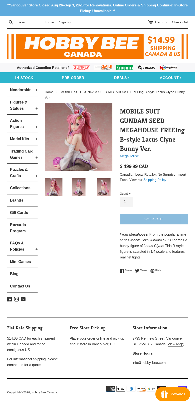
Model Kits (24, 139)
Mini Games (20, 262)
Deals (120, 78)
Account (169, 78)
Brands (16, 200)
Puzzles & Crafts (24, 173)
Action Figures (24, 124)
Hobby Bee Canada (44, 392)
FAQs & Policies (24, 246)
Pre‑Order (73, 78)
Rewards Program (18, 228)
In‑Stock (24, 78)
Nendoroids (24, 90)
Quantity (125, 193)
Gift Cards (19, 213)
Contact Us (20, 286)
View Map (175, 344)
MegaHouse (129, 156)
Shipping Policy (154, 180)
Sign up (65, 22)
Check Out (180, 22)
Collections (20, 188)
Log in (49, 22)
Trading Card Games (24, 154)
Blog (14, 274)
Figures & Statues (24, 105)
